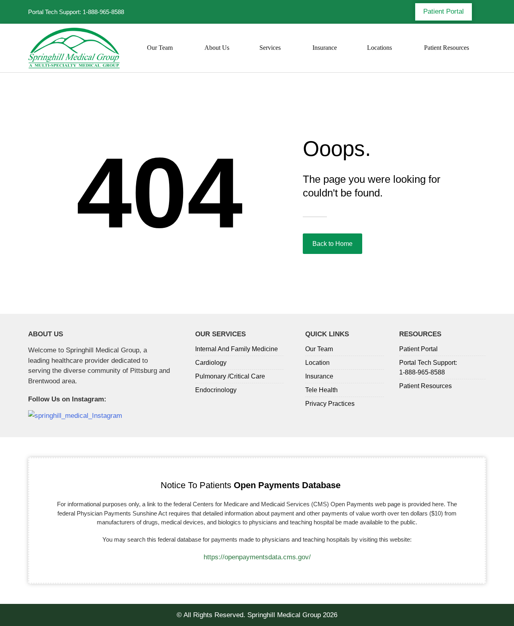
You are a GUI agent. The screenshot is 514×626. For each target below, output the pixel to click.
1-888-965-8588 (103, 11)
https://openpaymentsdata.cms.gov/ (257, 557)
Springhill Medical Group (284, 615)
